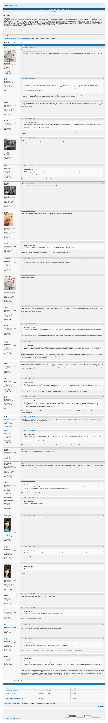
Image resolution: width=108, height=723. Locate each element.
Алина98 (6, 655)
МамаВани (6, 211)
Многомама (6, 138)
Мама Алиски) (7, 463)
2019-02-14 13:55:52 (30, 323)
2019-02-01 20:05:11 (30, 137)
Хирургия (41, 695)
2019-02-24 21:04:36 (30, 430)
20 (21, 42)
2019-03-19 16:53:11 (30, 497)
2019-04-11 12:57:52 (30, 593)
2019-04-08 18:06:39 (30, 562)
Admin (5, 47)
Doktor (5, 78)
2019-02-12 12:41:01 (30, 258)
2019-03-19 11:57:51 (30, 481)
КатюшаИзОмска (8, 515)
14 (14, 42)
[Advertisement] (23, 29)
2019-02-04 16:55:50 (30, 183)
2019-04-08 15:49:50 (30, 546)
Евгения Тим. (7, 258)
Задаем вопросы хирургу (11, 688)
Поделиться (23, 47)
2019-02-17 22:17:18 (30, 361)
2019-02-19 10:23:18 (30, 396)
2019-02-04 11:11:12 (30, 165)
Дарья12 (6, 416)
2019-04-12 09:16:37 (30, 607)
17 (18, 42)
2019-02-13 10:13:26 (30, 305)
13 (12, 42)
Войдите (12, 35)
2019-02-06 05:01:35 (30, 211)
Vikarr (5, 306)
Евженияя (6, 362)
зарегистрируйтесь (20, 35)
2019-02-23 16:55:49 (30, 416)
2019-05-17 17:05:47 (30, 654)
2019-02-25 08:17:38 (30, 449)
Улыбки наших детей (9, 38)
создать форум (101, 706)
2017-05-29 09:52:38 (30, 47)
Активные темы (54, 11)
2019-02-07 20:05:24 (30, 241)
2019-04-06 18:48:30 (30, 515)
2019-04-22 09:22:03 (30, 638)
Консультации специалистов (23, 38)
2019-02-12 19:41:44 (30, 274)
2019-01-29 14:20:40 (30, 100)
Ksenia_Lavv (7, 101)
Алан (5, 624)
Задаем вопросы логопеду (11, 690)
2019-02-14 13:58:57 (30, 341)
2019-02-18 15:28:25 (30, 378)
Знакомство (41, 698)
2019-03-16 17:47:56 (30, 463)
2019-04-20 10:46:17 (30, 624)
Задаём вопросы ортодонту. (12, 693)
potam (5, 593)
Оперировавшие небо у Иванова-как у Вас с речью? (17, 695)
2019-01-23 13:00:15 (30, 78)
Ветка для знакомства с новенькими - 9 (14, 698)
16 (17, 42)
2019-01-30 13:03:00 (30, 118)
